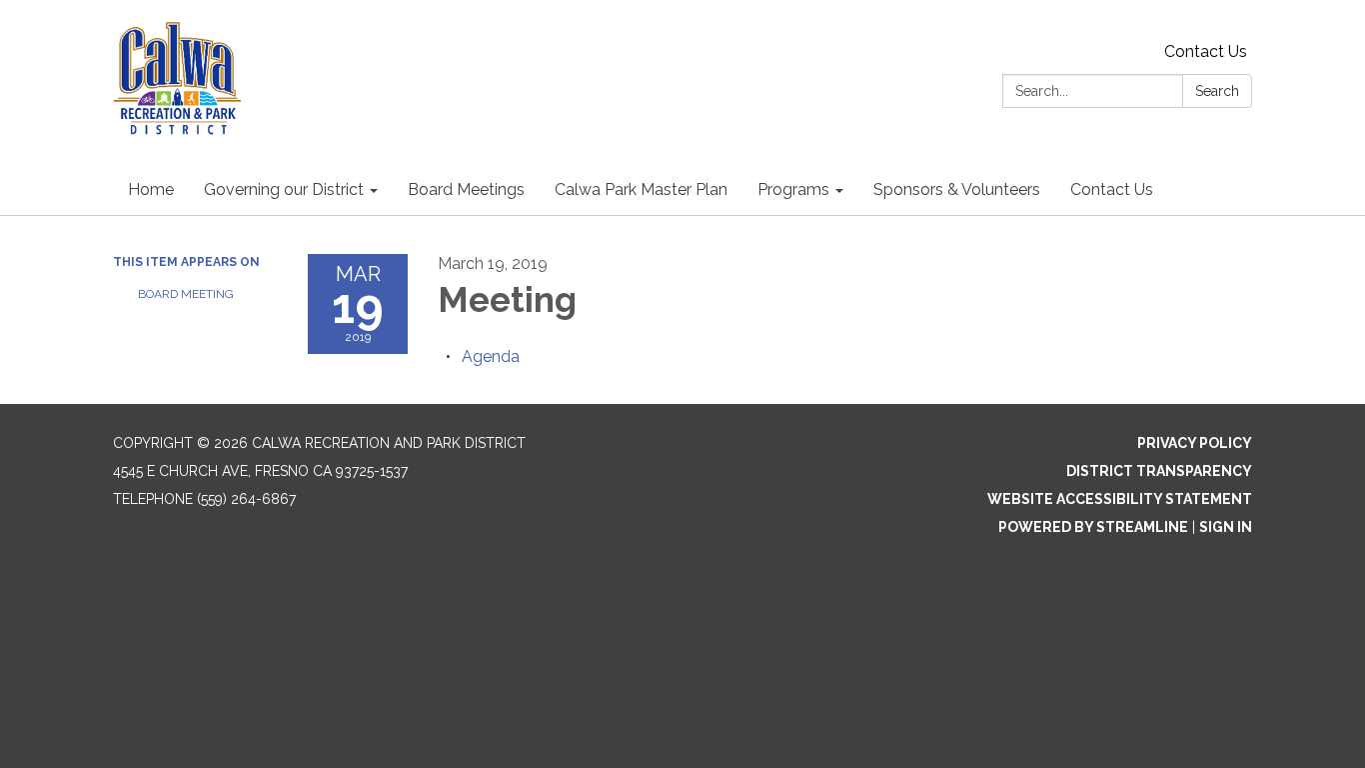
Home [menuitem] (151, 189)
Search (1217, 91)
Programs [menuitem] (793, 189)
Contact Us (1205, 51)
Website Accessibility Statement (1119, 499)
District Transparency (1159, 471)
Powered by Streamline (1093, 527)
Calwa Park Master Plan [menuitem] (641, 189)
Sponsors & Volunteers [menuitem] (956, 189)
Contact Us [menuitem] (1111, 189)
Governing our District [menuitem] (284, 189)
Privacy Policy (1194, 443)
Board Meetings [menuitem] (466, 189)
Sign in (1225, 527)
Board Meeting (186, 294)
